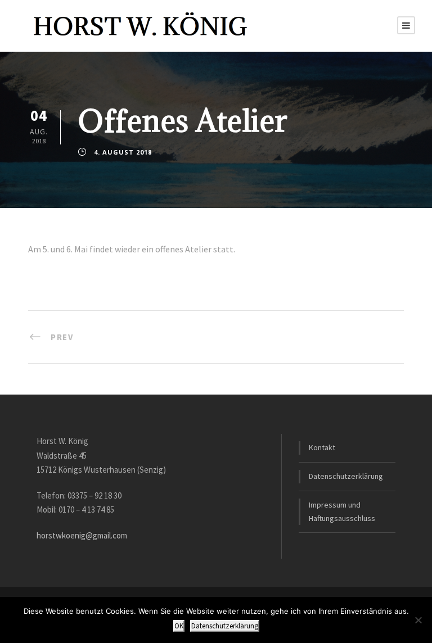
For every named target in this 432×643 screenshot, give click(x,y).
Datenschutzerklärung (346, 476)
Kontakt (322, 447)
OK (178, 626)
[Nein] (418, 620)
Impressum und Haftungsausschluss (342, 511)
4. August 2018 (123, 152)
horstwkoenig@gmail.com (82, 535)
